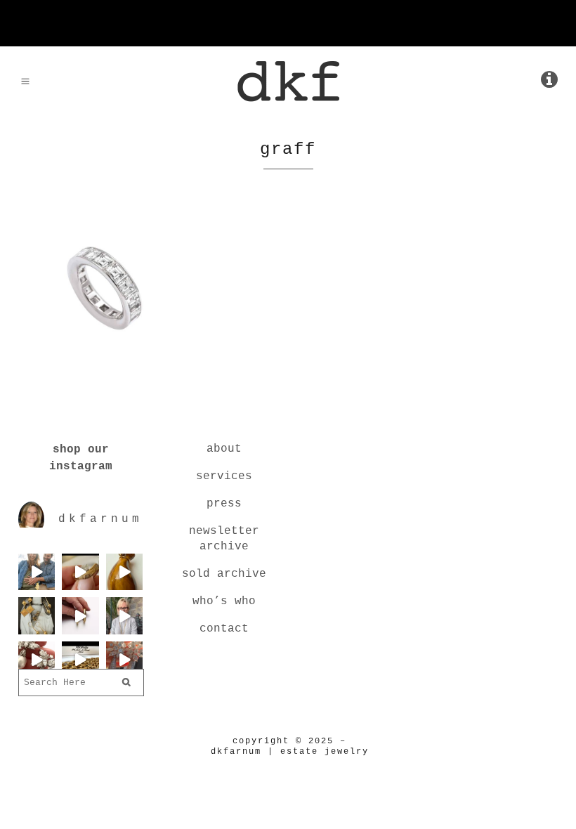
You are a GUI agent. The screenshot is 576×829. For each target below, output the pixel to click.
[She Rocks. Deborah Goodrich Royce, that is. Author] (124, 615)
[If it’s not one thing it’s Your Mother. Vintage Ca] (80, 615)
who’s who (224, 601)
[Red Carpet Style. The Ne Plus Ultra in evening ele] (124, 659)
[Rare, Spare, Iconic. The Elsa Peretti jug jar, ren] (124, 572)
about (224, 449)
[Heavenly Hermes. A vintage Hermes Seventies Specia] (80, 659)
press (224, 503)
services (224, 476)
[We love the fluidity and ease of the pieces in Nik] (80, 572)
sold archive (224, 574)
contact (224, 628)
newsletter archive (224, 539)
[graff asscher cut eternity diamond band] (104, 350)
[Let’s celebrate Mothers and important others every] (36, 615)
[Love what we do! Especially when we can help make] (36, 572)
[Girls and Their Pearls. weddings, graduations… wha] (36, 659)
